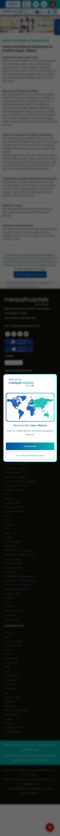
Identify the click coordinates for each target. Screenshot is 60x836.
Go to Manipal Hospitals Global (30, 455)
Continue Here (30, 446)
